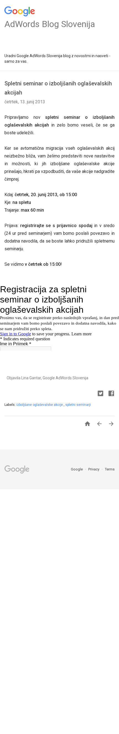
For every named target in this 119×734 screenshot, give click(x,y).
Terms (110, 469)
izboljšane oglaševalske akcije (40, 405)
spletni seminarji (78, 405)
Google (77, 469)
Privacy (94, 469)
